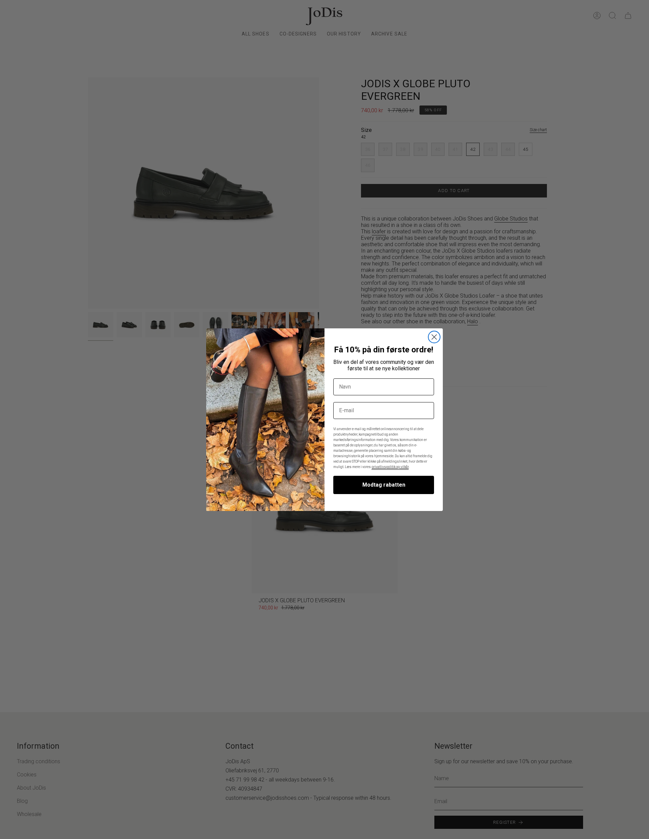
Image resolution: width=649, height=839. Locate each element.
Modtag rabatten (383, 485)
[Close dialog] (434, 337)
